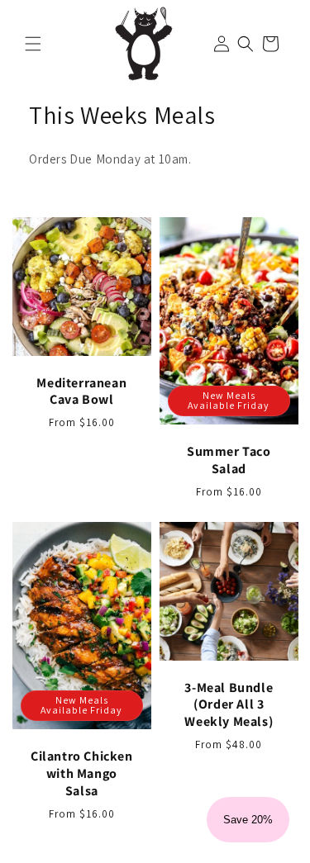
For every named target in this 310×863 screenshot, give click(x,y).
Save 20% (248, 819)
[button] (33, 44)
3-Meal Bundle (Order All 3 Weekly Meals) (228, 705)
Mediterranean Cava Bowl (81, 392)
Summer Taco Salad (228, 460)
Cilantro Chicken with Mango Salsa (82, 774)
